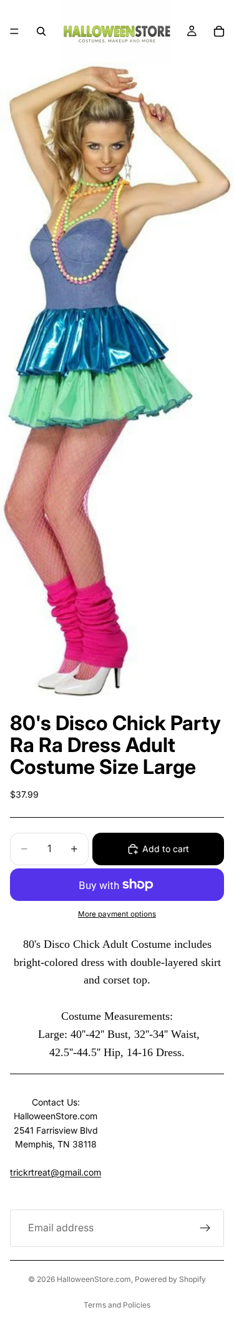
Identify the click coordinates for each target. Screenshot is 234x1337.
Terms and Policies (117, 1304)
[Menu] (14, 31)
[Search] (41, 31)
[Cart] (219, 31)
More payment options (117, 914)
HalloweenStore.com (94, 1279)
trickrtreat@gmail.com (55, 1172)
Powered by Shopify (170, 1279)
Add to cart (165, 848)
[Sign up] (205, 1228)
